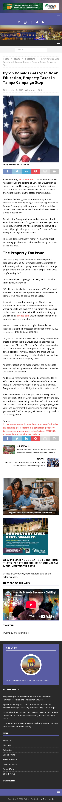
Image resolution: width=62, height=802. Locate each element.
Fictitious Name (10, 759)
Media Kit (7, 745)
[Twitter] (37, 22)
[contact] (19, 22)
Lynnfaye (31, 90)
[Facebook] (31, 22)
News (17, 58)
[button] (57, 16)
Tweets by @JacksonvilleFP (16, 632)
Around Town (9, 769)
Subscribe (7, 750)
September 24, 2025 (14, 90)
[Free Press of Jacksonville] (31, 37)
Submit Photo (9, 754)
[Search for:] (31, 49)
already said (22, 315)
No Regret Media (47, 799)
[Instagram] (25, 22)
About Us (7, 740)
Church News (9, 773)
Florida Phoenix (27, 179)
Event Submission (11, 764)
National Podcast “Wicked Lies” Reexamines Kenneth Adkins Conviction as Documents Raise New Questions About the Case (30, 715)
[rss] (42, 22)
